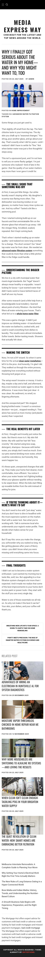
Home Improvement (20, 110)
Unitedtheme (28, 952)
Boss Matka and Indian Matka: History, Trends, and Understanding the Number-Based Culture (20, 893)
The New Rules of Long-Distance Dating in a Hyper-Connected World (22, 883)
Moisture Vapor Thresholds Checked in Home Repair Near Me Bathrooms (20, 724)
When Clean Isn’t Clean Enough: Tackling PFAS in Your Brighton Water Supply (20, 802)
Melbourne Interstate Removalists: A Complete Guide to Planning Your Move (20, 866)
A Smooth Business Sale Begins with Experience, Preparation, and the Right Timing (19, 905)
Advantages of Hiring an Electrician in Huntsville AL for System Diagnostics (20, 686)
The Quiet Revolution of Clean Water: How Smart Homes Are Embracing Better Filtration (19, 840)
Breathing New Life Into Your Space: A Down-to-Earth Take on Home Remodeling (22, 628)
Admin (31, 79)
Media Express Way (22, 26)
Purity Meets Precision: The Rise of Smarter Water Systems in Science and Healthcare (22, 640)
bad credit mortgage (30, 928)
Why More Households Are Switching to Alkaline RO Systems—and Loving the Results (21, 763)
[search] (7, 4)
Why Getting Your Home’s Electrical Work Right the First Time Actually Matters (20, 874)
